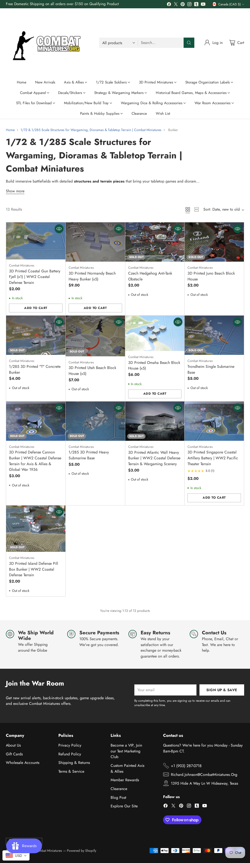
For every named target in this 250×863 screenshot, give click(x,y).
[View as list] (196, 209)
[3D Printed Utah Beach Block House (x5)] (95, 336)
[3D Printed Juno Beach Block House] (214, 242)
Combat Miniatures (48, 850)
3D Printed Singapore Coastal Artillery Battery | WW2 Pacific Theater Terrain (213, 457)
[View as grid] (188, 209)
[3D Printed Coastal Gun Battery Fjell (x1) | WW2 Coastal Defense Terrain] (35, 240)
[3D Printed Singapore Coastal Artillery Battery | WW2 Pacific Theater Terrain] (214, 421)
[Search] (189, 43)
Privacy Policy (69, 745)
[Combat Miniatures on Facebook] (169, 5)
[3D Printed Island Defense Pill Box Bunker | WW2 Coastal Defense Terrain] (35, 528)
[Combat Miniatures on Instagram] (189, 5)
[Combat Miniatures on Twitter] (175, 5)
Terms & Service (71, 771)
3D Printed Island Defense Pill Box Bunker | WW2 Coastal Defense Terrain (33, 569)
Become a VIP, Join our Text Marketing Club (126, 751)
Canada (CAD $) (229, 4)
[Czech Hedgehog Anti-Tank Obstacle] (155, 242)
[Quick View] (59, 228)
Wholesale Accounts (22, 762)
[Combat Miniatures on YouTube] (203, 5)
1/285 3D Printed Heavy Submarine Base (89, 455)
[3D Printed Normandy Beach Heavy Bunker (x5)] (95, 242)
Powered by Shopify (81, 850)
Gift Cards (14, 754)
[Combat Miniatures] (48, 42)
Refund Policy (69, 754)
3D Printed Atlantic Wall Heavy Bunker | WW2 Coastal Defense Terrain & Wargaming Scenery (154, 458)
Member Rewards (125, 780)
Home (10, 129)
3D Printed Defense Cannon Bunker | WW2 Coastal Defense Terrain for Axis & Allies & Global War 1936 (35, 460)
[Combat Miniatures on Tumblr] (196, 5)
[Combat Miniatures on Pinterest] (182, 5)
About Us (13, 745)
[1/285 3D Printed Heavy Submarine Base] (95, 421)
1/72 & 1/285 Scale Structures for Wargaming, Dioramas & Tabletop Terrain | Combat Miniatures (91, 129)
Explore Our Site (124, 806)
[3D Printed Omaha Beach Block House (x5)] (155, 333)
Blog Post (118, 797)
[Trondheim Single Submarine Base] (214, 335)
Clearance (119, 788)
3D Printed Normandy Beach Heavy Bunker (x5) (92, 276)
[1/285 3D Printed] (35, 335)
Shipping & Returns (74, 762)
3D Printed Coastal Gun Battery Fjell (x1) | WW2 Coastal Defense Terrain (34, 276)
